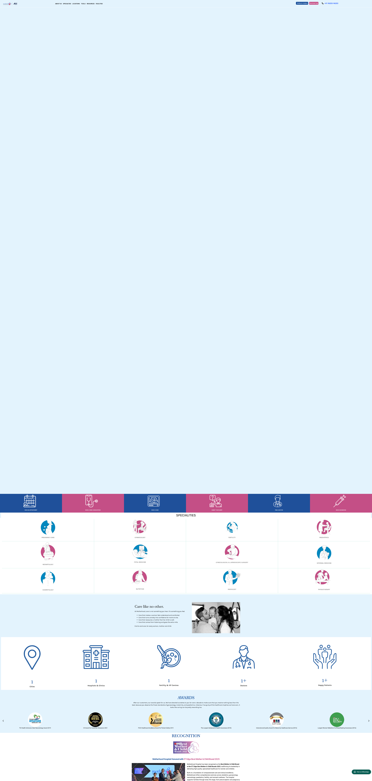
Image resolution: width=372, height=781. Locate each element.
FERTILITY (232, 537)
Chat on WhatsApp (363, 772)
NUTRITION (140, 589)
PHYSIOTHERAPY (324, 589)
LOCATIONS (76, 3)
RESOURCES (91, 3)
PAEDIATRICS (324, 537)
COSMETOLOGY (48, 590)
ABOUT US (58, 3)
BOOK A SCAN (155, 510)
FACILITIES (99, 3)
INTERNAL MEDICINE (324, 563)
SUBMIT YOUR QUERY (217, 510)
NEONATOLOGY (48, 564)
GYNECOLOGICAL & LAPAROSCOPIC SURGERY (232, 562)
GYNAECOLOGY (140, 537)
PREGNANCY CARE (48, 537)
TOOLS (83, 3)
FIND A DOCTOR (279, 510)
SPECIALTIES (67, 3)
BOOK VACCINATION (341, 510)
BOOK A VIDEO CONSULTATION (93, 510)
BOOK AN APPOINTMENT (31, 510)
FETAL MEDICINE (140, 562)
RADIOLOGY (232, 589)
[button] (3, 720)
